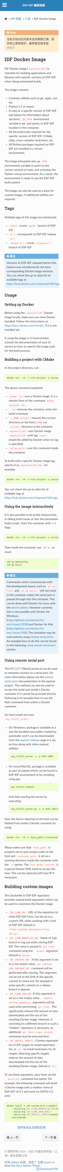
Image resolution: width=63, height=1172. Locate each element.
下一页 (49, 1137)
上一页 (13, 1137)
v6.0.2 (10, 47)
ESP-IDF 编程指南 (34, 5)
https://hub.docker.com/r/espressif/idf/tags (33, 284)
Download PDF (48, 1169)
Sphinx (15, 1162)
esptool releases (30, 740)
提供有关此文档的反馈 (32, 1127)
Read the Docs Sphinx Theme (22, 1165)
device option (19, 607)
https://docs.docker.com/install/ (24, 325)
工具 (27, 18)
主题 (40, 1162)
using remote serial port (41, 645)
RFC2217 (15, 668)
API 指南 (16, 18)
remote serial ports (41, 637)
